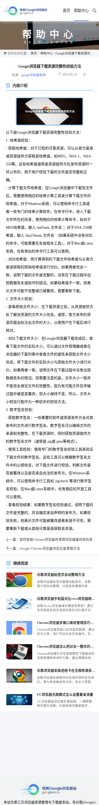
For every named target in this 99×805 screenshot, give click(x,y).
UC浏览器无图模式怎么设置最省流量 (65, 694)
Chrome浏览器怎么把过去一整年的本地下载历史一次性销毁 (66, 646)
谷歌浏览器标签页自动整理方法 (61, 575)
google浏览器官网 (33, 75)
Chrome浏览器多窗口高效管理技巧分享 (66, 623)
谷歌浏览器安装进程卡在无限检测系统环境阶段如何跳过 (66, 670)
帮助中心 (81, 10)
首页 (66, 10)
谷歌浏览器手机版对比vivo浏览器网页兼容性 (66, 599)
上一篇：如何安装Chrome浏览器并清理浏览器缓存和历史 (49, 539)
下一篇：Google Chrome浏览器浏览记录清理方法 (43, 548)
